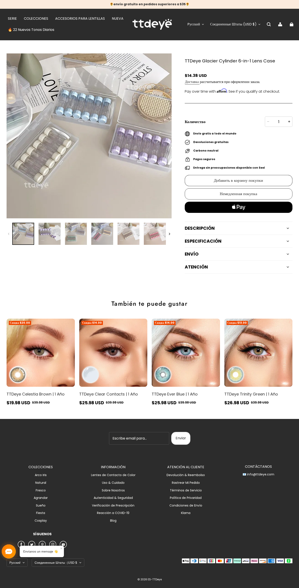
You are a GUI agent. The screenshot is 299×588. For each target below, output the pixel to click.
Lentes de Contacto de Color (113, 475)
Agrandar (41, 498)
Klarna (185, 513)
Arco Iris (41, 475)
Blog (113, 521)
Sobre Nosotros (113, 490)
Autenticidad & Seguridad (113, 498)
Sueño (41, 505)
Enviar (181, 438)
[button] (269, 24)
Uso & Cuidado (113, 483)
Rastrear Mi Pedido (186, 483)
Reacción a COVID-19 (113, 513)
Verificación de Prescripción (113, 505)
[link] (12, 19)
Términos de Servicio (186, 490)
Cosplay (41, 521)
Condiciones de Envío (185, 505)
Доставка (192, 81)
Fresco (41, 490)
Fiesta (40, 513)
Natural (40, 483)
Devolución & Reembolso (186, 475)
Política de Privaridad (186, 498)
